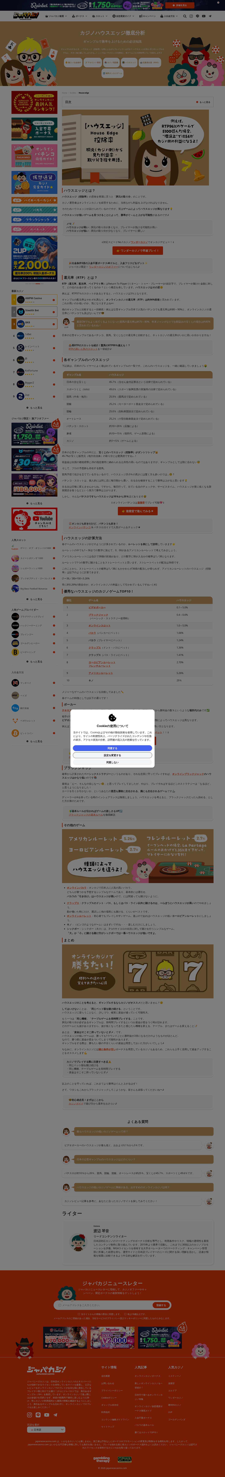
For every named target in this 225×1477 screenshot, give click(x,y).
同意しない (112, 762)
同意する (112, 748)
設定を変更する (112, 755)
